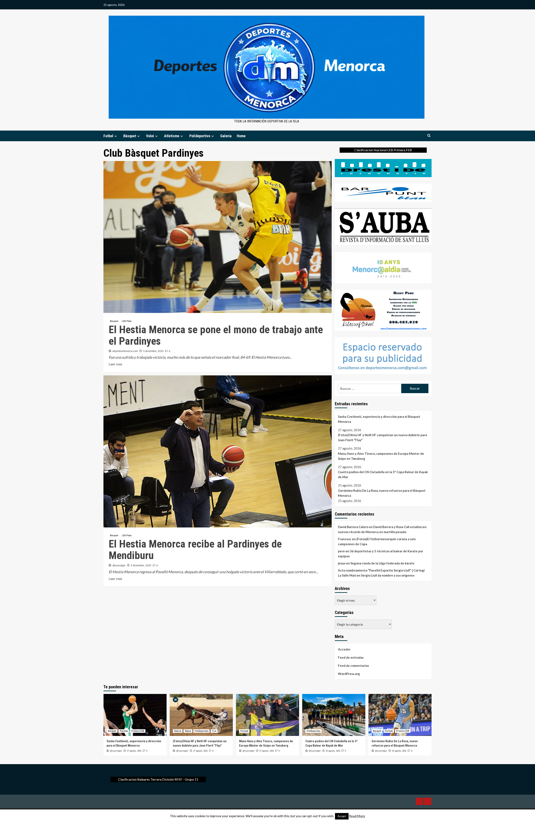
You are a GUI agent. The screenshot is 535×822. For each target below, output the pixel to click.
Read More (357, 816)
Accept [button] (342, 816)
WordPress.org (349, 674)
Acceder (344, 649)
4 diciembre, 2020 (141, 565)
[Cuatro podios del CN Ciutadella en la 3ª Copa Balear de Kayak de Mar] (333, 715)
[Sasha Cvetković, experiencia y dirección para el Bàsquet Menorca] (135, 715)
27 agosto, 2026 (134, 751)
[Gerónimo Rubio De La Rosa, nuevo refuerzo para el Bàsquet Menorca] (400, 715)
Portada (124, 731)
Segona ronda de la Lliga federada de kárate (382, 563)
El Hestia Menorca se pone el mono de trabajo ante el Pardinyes (216, 335)
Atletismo (171, 136)
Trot (214, 731)
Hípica (188, 731)
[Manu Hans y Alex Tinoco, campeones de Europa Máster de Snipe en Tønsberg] (267, 715)
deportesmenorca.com (125, 351)
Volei (150, 136)
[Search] (429, 135)
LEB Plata (126, 321)
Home (241, 136)
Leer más (115, 364)
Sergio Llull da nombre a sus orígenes (387, 575)
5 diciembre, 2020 (153, 351)
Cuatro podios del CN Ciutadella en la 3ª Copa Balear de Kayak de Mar (383, 474)
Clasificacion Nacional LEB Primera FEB (383, 150)
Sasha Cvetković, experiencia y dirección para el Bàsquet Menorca (379, 419)
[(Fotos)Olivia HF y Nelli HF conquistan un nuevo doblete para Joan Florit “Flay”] (201, 715)
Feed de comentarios (353, 665)
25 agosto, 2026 (333, 751)
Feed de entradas (351, 657)
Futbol (108, 136)
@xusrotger (119, 565)
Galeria (226, 136)
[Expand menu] (115, 136)
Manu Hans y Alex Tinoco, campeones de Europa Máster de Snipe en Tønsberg (381, 456)
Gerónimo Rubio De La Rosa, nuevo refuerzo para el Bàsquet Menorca (381, 493)
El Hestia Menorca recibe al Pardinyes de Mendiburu (195, 550)
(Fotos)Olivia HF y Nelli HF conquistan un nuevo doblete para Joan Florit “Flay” (382, 437)
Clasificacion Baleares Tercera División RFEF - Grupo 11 (158, 779)
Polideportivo (199, 136)
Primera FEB (137, 731)
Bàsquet (129, 136)
